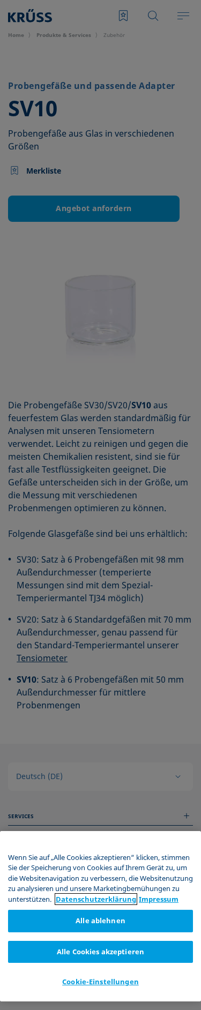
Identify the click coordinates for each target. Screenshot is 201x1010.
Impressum (158, 899)
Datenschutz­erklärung (96, 899)
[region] (100, 916)
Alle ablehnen (100, 920)
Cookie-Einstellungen (100, 981)
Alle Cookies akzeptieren (100, 951)
